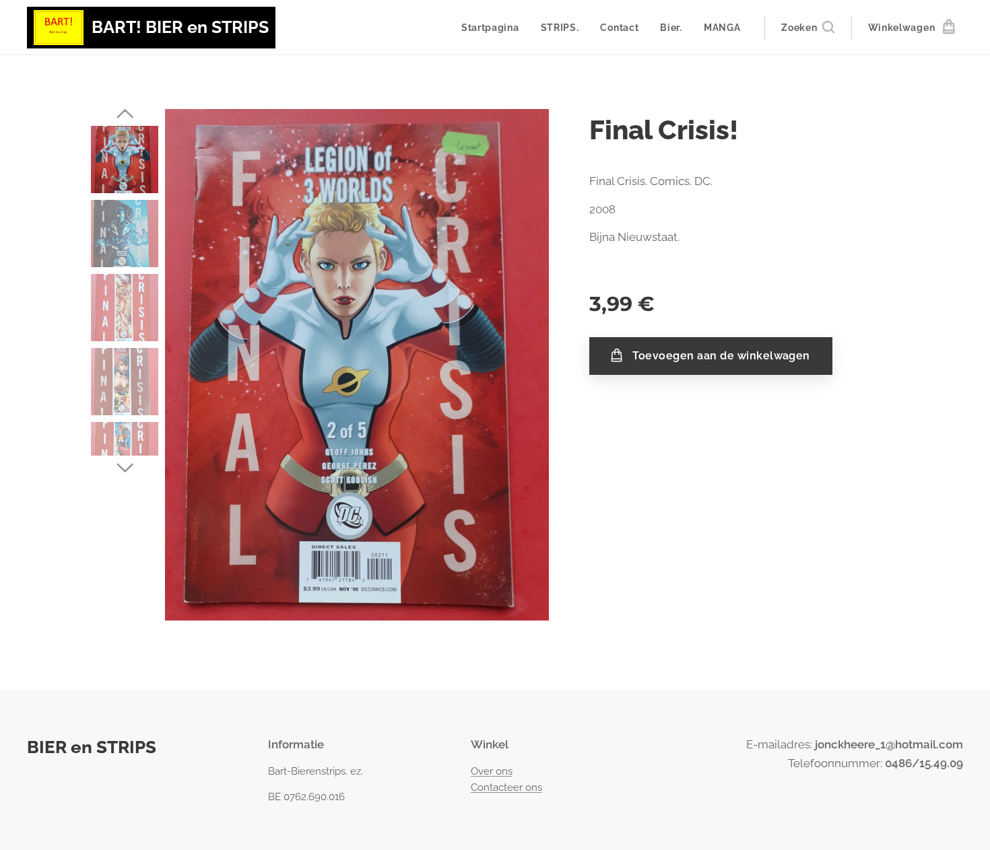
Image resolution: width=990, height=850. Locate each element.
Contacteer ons (506, 787)
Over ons (492, 771)
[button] (807, 27)
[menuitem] (494, 27)
